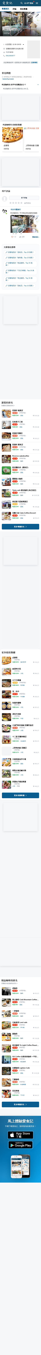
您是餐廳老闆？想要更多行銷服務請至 (20, 62)
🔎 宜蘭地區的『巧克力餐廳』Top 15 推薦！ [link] (20, 272)
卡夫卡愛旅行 (15, 209)
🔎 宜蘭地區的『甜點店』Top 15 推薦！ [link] (20, 285)
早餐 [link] (18, 786)
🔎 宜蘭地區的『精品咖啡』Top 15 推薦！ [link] (19, 264)
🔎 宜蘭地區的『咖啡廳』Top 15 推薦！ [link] (20, 258)
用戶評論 (6, 190)
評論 (14, 9)
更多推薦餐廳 (19, 795)
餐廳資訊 (5, 9)
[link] (21, 415)
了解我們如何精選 (8, 79)
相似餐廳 (23, 9)
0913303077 (10, 56)
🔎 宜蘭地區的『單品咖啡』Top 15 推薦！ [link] (19, 279)
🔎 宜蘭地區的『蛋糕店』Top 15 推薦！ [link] (20, 252)
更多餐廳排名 (19, 527)
